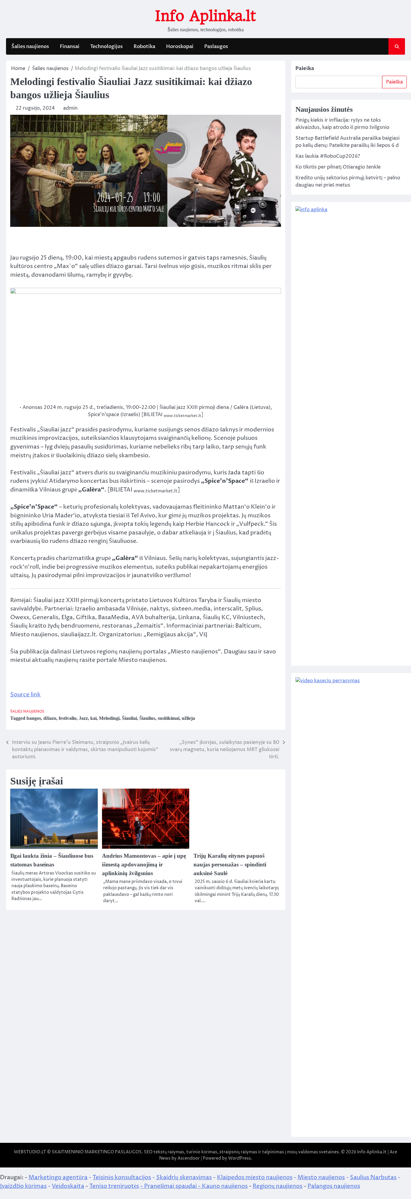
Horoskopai (179, 46)
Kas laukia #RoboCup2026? (327, 156)
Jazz (83, 718)
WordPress (239, 1158)
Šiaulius (147, 718)
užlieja (188, 718)
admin (70, 108)
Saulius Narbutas (373, 1177)
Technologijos (106, 46)
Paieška (304, 68)
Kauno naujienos (225, 1186)
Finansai (69, 46)
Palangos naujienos (333, 1186)
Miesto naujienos (321, 1177)
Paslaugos (216, 46)
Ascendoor (189, 1158)
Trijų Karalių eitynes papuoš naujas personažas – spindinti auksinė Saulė (229, 864)
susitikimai (168, 718)
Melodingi (109, 718)
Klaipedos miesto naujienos (254, 1177)
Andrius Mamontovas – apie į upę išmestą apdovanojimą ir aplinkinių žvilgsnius (144, 864)
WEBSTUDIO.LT (30, 1152)
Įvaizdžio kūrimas (23, 1186)
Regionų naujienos (277, 1186)
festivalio (67, 718)
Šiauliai (129, 718)
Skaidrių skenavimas (184, 1177)
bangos (33, 718)
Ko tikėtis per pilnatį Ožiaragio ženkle (338, 167)
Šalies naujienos (30, 46)
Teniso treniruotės (114, 1186)
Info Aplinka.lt (205, 16)
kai (93, 718)
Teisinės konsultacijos (122, 1177)
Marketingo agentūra (58, 1177)
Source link (25, 694)
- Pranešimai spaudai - (171, 1186)
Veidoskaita (68, 1186)
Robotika (144, 46)
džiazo (49, 718)
